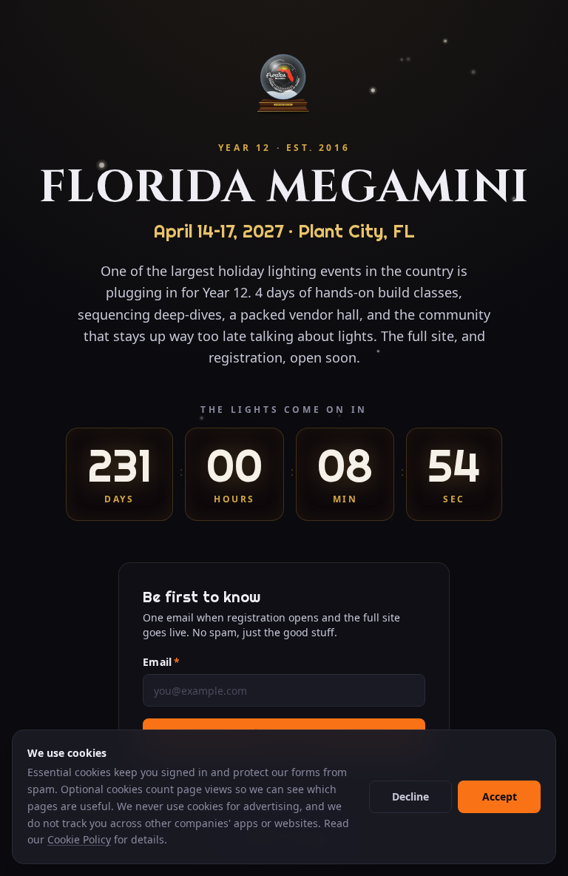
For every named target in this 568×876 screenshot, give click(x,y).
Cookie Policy (79, 839)
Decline (410, 796)
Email (161, 662)
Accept (499, 796)
